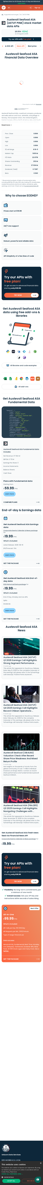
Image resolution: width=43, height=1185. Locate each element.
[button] (21, 1174)
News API (20, 46)
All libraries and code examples (23, 365)
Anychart (38, 104)
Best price (32, 46)
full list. (6, 951)
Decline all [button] (31, 1181)
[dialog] (21, 1173)
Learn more (21, 3)
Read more (13, 1172)
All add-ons (23, 386)
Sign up (37, 8)
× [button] (40, 1163)
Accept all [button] (11, 1181)
